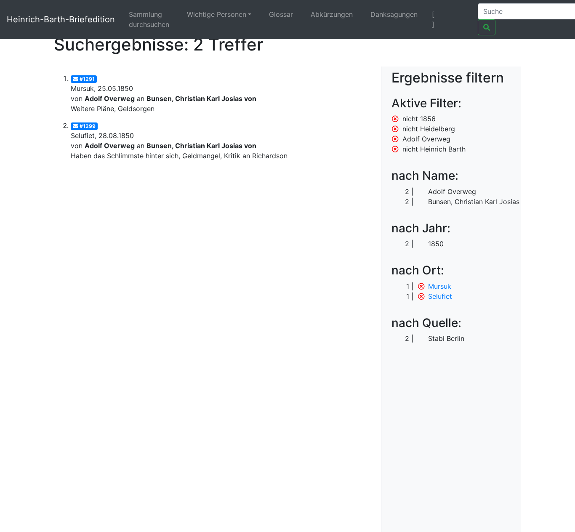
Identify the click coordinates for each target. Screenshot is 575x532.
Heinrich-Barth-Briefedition (61, 19)
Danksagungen (394, 14)
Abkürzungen (332, 14)
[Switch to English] (461, 14)
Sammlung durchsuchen (149, 19)
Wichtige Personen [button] (216, 14)
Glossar (281, 14)
